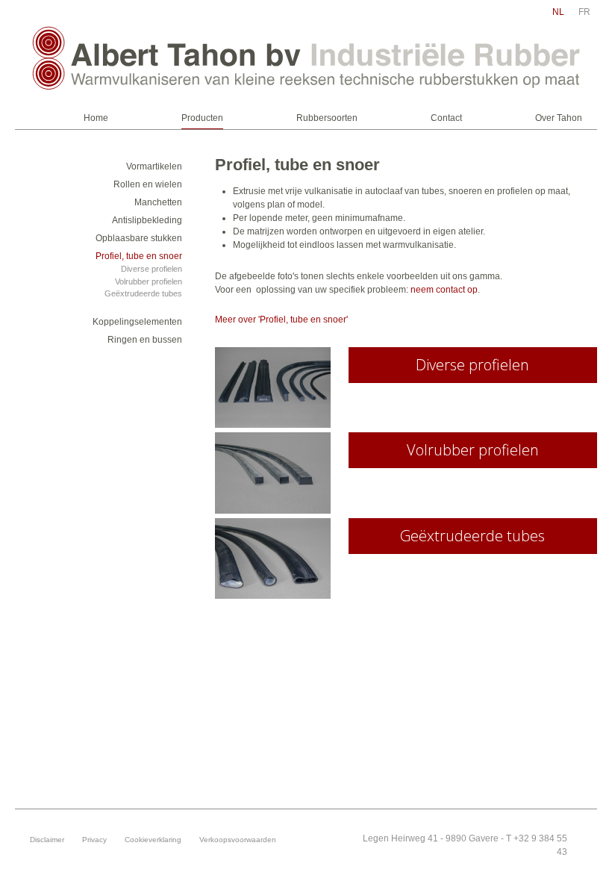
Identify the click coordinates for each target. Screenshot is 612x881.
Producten (202, 118)
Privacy (94, 839)
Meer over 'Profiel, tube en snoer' (281, 319)
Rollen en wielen (147, 184)
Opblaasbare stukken (139, 238)
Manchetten (158, 202)
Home (96, 118)
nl (558, 12)
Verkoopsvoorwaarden (237, 839)
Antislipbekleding (147, 220)
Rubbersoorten (326, 118)
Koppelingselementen (137, 322)
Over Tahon (558, 118)
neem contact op (444, 289)
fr (584, 12)
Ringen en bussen (144, 339)
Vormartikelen (154, 166)
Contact (446, 118)
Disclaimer (47, 839)
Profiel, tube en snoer (139, 256)
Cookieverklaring (153, 839)
